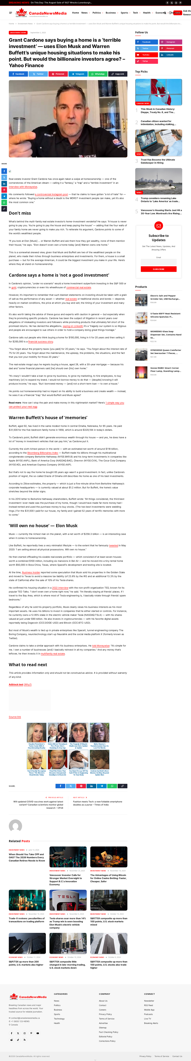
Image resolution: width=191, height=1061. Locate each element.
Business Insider (31, 572)
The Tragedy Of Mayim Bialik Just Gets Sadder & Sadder (78, 746)
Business (111, 12)
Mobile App (149, 1010)
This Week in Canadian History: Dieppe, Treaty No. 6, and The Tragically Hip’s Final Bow (158, 111)
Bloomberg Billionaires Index (42, 452)
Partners (176, 12)
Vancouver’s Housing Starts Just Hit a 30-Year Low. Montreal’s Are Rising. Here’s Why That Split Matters (161, 212)
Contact (102, 1005)
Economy (161, 12)
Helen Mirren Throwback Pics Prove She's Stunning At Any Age (57, 746)
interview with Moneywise (23, 186)
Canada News (143, 103)
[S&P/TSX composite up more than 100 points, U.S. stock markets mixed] (108, 900)
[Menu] (10, 12)
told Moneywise (100, 645)
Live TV (147, 1018)
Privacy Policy (105, 1014)
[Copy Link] (4, 209)
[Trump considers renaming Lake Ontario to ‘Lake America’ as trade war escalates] (158, 181)
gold (13, 287)
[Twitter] (4, 177)
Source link (15, 716)
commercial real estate (78, 287)
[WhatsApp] (4, 202)
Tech (135, 12)
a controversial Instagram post (51, 194)
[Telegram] (4, 196)
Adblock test (16, 684)
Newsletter (149, 1001)
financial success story (40, 341)
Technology (59, 1018)
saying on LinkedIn (73, 326)
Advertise (103, 1023)
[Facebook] (4, 171)
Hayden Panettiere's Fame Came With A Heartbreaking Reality (36, 746)
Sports (124, 12)
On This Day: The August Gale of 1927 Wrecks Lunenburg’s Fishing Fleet (62, 2)
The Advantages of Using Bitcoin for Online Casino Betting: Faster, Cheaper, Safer (108, 878)
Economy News (16, 957)
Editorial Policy (105, 1036)
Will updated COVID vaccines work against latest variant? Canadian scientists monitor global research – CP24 (38, 804)
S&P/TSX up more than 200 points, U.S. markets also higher (26, 963)
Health (147, 12)
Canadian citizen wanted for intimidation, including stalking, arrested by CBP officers (157, 123)
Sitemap (103, 1027)
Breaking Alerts (151, 1023)
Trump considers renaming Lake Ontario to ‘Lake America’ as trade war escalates (159, 200)
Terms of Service (106, 1018)
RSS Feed (148, 1005)
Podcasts (148, 1014)
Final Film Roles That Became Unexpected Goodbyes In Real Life (57, 773)
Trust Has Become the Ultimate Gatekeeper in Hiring (158, 161)
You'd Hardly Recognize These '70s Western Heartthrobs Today (36, 773)
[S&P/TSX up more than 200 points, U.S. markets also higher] (27, 943)
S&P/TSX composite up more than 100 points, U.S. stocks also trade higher (108, 964)
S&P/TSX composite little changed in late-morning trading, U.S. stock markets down (67, 964)
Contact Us (177, 1056)
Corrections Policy (107, 1041)
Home (75, 12)
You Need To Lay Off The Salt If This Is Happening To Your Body (78, 773)
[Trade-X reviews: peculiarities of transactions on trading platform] (27, 900)
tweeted (113, 545)
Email (158, 257)
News (84, 12)
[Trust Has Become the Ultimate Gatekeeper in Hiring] (158, 143)
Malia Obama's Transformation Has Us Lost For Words (99, 746)
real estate (71, 298)
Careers (102, 1010)
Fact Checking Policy (108, 1032)
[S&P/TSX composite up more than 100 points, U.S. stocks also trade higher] (108, 943)
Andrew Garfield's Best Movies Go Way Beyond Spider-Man (99, 773)
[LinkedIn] (4, 184)
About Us (103, 1001)
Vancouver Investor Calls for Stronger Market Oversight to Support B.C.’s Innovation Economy (65, 880)
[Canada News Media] (41, 13)
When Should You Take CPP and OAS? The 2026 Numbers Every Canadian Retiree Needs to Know (27, 857)
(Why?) (28, 684)
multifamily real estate (53, 653)
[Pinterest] (4, 190)
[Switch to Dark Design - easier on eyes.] (170, 12)
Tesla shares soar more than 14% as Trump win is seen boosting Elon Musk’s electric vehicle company (67, 923)
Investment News (18, 33)
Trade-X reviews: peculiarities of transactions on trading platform (27, 920)
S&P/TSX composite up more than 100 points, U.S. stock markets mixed (108, 921)
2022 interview (60, 587)
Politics (97, 12)
